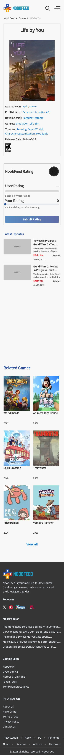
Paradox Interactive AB (36, 112)
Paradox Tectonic (33, 118)
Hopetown (9, 666)
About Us (8, 706)
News (6, 744)
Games (22, 18)
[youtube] (11, 607)
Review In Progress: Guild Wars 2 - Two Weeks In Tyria (45, 244)
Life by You (38, 255)
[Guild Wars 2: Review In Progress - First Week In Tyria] (17, 279)
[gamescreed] (21, 607)
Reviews (21, 744)
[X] (4, 607)
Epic (25, 106)
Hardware (55, 744)
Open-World (35, 129)
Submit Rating (32, 219)
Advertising (9, 711)
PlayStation (11, 737)
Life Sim (34, 123)
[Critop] (31, 607)
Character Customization (20, 133)
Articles (37, 744)
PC (39, 737)
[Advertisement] (32, 327)
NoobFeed (9, 18)
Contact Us (9, 726)
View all (32, 544)
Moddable (42, 133)
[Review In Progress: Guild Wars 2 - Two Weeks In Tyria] (17, 253)
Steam (33, 106)
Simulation (21, 123)
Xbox (28, 737)
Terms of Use (10, 716)
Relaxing (22, 129)
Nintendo (54, 737)
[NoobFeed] (16, 8)
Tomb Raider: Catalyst (16, 686)
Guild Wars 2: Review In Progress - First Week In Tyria (45, 270)
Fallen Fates (10, 681)
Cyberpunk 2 (10, 671)
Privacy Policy (11, 721)
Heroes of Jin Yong (14, 676)
